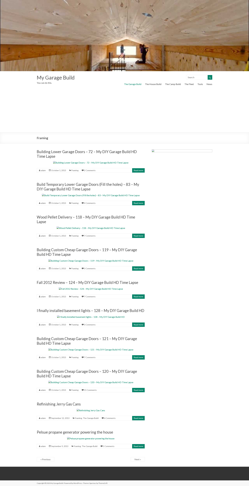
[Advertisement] (124, 111)
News (209, 84)
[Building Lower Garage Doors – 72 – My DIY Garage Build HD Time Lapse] (90, 162)
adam (43, 170)
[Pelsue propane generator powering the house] (90, 438)
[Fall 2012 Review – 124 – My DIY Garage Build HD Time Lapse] (91, 288)
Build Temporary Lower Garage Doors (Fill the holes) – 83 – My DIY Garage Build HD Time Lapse (88, 186)
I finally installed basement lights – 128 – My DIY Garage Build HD (90, 310)
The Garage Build (132, 84)
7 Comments (90, 236)
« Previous (45, 459)
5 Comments (108, 446)
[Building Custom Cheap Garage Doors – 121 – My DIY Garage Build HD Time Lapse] (90, 349)
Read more (138, 170)
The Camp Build (173, 84)
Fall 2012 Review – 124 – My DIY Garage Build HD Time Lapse (87, 282)
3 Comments (90, 268)
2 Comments (90, 170)
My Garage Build (56, 77)
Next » (137, 459)
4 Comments (90, 203)
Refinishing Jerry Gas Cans (59, 404)
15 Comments (90, 390)
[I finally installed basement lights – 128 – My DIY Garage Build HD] (91, 316)
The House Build (153, 84)
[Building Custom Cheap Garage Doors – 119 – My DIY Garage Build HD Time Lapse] (90, 260)
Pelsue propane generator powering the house (75, 432)
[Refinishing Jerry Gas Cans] (91, 410)
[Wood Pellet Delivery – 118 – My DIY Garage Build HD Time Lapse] (91, 228)
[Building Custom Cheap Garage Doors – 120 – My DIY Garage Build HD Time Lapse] (90, 382)
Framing (75, 170)
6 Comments (110, 418)
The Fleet (189, 84)
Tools (200, 84)
